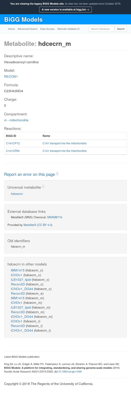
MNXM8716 (54, 217)
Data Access (47, 29)
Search (121, 29)
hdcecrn (17, 193)
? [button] (57, 173)
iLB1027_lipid (21, 279)
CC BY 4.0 (44, 225)
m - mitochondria (16, 120)
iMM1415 (18, 270)
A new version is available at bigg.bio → (65, 9)
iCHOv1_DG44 (22, 288)
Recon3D (18, 284)
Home (11, 29)
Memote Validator (67, 29)
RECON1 (11, 76)
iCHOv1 (17, 274)
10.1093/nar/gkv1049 (70, 371)
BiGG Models (23, 19)
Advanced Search (28, 29)
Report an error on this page (30, 174)
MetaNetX (30, 225)
